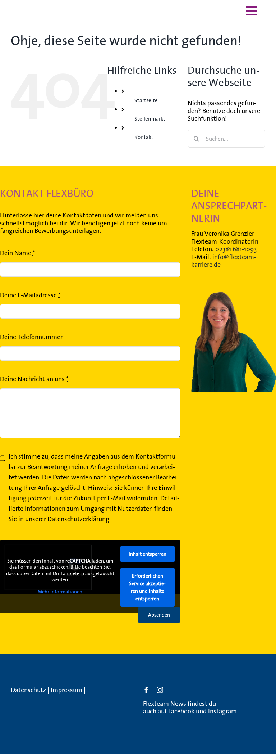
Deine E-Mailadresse (30, 295)
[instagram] (160, 690)
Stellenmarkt (149, 118)
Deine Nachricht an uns (34, 379)
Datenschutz (28, 690)
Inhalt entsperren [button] (147, 554)
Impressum (66, 690)
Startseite (146, 100)
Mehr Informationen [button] (60, 592)
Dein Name (17, 253)
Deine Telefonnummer (31, 336)
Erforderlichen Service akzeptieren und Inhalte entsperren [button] (147, 587)
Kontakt (143, 136)
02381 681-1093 (236, 249)
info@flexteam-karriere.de (223, 261)
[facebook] (146, 690)
